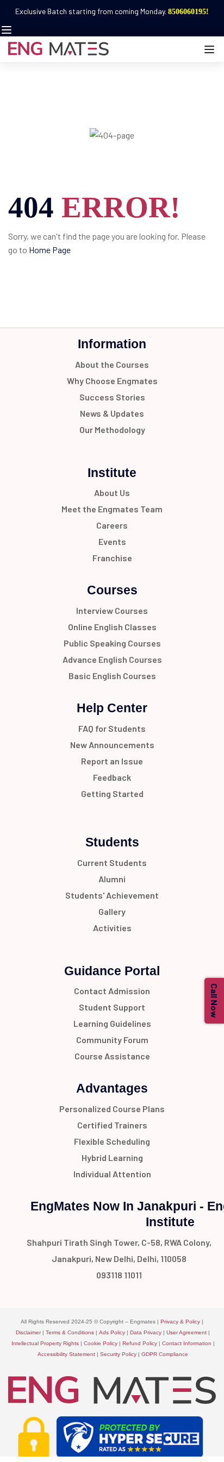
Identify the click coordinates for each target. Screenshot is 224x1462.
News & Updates (112, 413)
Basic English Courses (112, 675)
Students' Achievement (112, 895)
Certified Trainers (112, 1125)
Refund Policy (139, 1343)
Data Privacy (145, 1332)
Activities (112, 928)
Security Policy (118, 1354)
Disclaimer (28, 1332)
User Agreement (186, 1332)
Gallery (112, 911)
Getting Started (112, 793)
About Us (112, 492)
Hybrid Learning (112, 1157)
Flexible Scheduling (112, 1141)
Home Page (50, 249)
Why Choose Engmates (112, 380)
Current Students (112, 862)
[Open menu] (8, 29)
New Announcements (112, 744)
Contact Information (186, 1343)
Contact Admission (112, 991)
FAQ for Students (112, 728)
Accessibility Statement (66, 1354)
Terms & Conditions (70, 1332)
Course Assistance (112, 1056)
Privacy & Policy (180, 1322)
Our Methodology (112, 429)
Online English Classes (112, 627)
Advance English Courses (112, 659)
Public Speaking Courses (112, 643)
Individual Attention (112, 1174)
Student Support (112, 1007)
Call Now (214, 1000)
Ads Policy (112, 1332)
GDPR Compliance (164, 1354)
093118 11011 (119, 1275)
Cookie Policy (100, 1343)
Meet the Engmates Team (112, 509)
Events (112, 541)
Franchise (112, 558)
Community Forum (112, 1039)
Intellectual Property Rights (45, 1343)
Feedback (112, 777)
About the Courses (112, 364)
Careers (112, 525)
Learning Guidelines (112, 1023)
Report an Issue (112, 761)
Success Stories (112, 397)
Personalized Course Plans (112, 1108)
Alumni (112, 879)
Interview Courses (112, 610)
